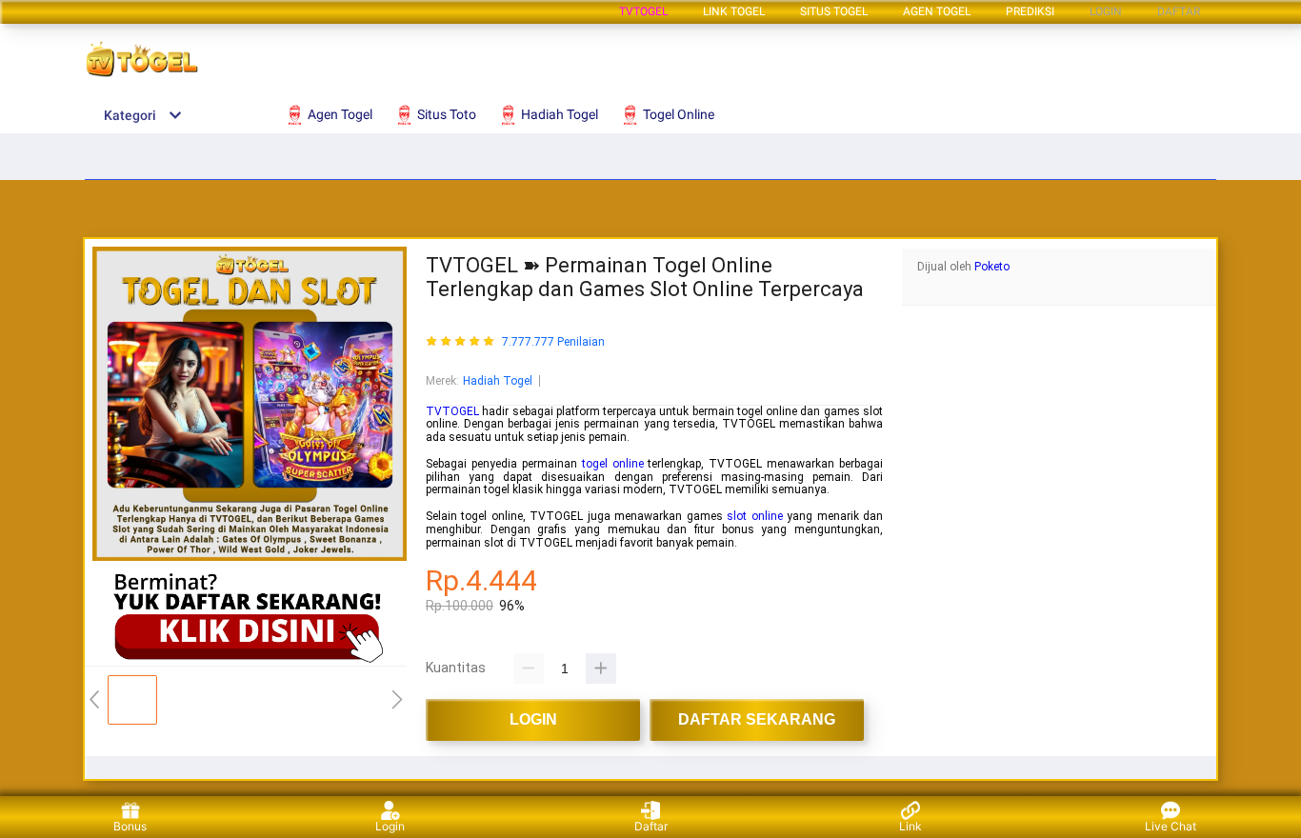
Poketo (992, 266)
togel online (613, 463)
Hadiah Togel (497, 381)
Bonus (130, 826)
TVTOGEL (643, 11)
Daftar (651, 826)
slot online (754, 516)
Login (390, 826)
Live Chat (1170, 826)
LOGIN (1106, 11)
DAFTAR (1178, 11)
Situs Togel (834, 11)
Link (910, 826)
